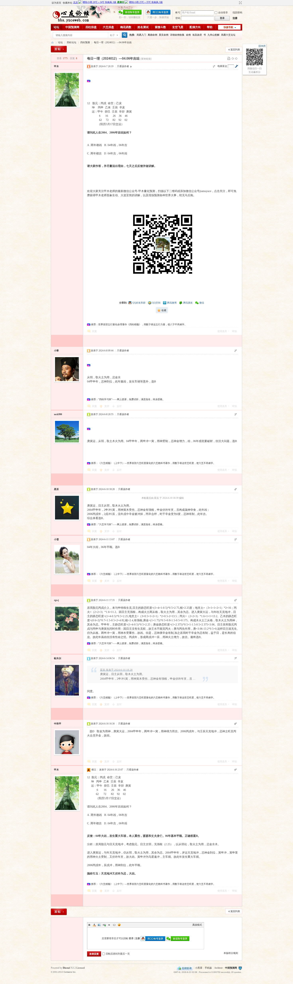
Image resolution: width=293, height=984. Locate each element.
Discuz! (66, 967)
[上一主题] (232, 58)
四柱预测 (85, 42)
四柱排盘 (91, 27)
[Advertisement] (163, 81)
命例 (188, 34)
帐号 (177, 12)
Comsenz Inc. (70, 972)
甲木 (56, 66)
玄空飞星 (177, 27)
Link (104, 925)
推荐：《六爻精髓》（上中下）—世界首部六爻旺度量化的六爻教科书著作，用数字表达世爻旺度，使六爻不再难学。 (153, 463)
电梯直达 (222, 66)
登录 (131, 938)
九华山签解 (213, 34)
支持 (107, 406)
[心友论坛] (73, 21)
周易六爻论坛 (228, 34)
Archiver (218, 967)
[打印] (228, 58)
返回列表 (235, 49)
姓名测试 (143, 27)
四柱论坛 (71, 42)
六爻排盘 (108, 27)
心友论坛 (52, 42)
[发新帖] (59, 49)
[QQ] (185, 967)
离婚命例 (152, 34)
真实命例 (163, 34)
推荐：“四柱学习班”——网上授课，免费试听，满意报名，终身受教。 (128, 399)
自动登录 (223, 12)
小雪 (56, 539)
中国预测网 (72, 27)
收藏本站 (67, 2)
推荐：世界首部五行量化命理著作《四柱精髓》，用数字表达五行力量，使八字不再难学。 (139, 324)
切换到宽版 (240, 3)
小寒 (56, 350)
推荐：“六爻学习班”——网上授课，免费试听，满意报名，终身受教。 (128, 524)
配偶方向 (195, 27)
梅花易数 (125, 27)
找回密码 (237, 12)
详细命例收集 (177, 34)
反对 (119, 406)
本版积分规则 (231, 953)
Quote (109, 925)
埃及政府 (197, 34)
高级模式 (197, 924)
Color (94, 925)
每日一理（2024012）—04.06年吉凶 (113, 42)
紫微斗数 (160, 27)
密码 (177, 18)
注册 (235, 18)
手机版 (208, 967)
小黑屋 (198, 967)
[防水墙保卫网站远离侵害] (240, 967)
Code (114, 925)
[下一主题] (236, 58)
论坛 (56, 27)
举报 (234, 331)
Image (99, 925)
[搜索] (124, 35)
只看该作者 (123, 66)
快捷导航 (228, 27)
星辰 (56, 489)
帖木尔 (57, 658)
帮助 (209, 27)
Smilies (119, 925)
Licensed (80, 967)
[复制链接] (145, 58)
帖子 (112, 35)
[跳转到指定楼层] (236, 66)
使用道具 (222, 331)
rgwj (56, 600)
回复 (94, 331)
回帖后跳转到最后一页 (118, 953)
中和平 (57, 723)
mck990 (58, 414)
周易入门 (141, 34)
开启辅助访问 (237, 3)
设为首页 (56, 2)
